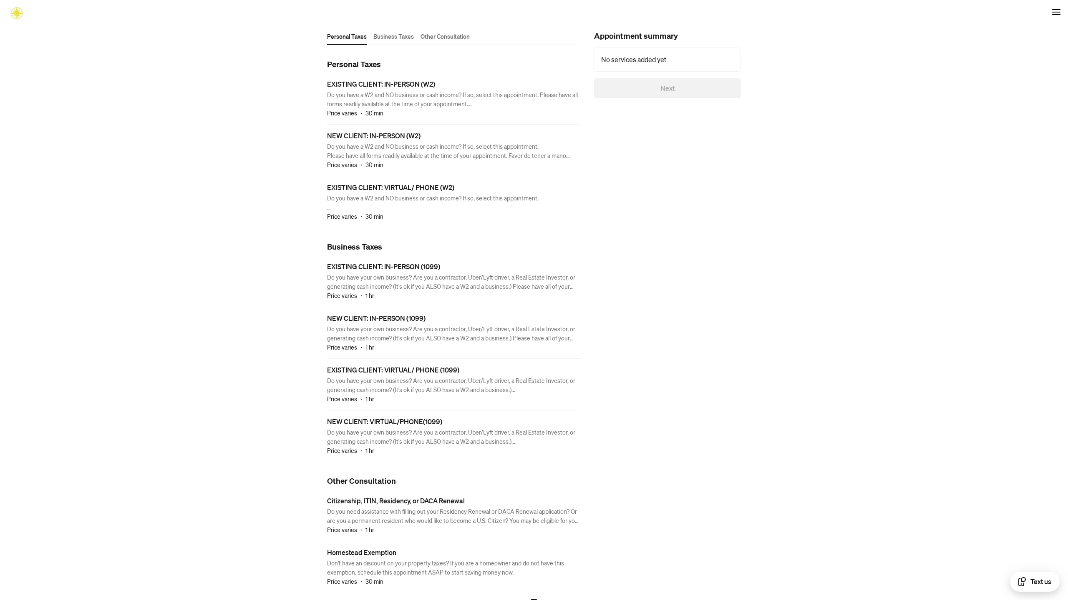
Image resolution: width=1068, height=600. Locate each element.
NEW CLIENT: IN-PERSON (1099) (376, 318)
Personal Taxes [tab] (347, 36)
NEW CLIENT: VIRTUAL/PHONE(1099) (384, 421)
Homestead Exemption (361, 552)
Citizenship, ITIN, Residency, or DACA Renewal (396, 500)
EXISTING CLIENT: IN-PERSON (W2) (381, 84)
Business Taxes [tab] (393, 36)
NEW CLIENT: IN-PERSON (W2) (374, 135)
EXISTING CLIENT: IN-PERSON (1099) (383, 266)
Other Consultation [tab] (445, 36)
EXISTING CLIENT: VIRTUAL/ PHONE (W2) (390, 187)
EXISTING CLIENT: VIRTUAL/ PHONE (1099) (393, 369)
